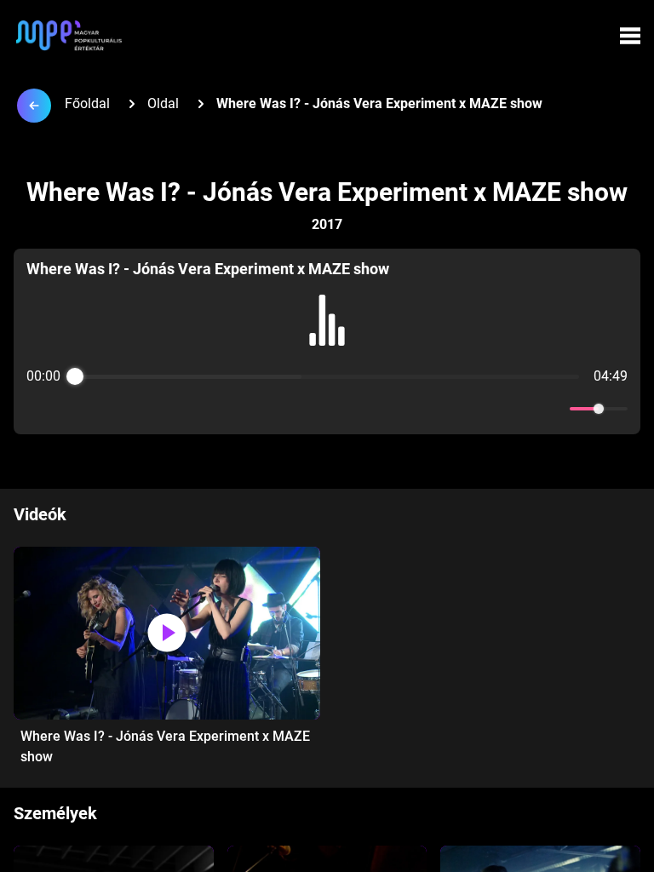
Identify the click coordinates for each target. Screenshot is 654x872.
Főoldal (87, 103)
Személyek (55, 813)
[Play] (327, 409)
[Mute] (553, 409)
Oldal (163, 103)
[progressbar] (327, 376)
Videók (40, 514)
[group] (327, 341)
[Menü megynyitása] (630, 36)
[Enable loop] (37, 409)
